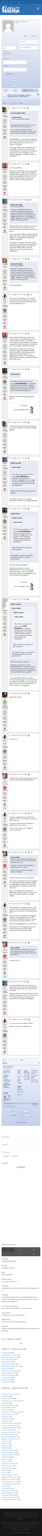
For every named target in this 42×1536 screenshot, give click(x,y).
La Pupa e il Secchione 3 (9, 1432)
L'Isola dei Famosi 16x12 (9, 1355)
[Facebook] (7, 2)
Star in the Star (6, 1488)
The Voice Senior (7, 1430)
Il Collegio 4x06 (6, 1353)
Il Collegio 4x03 (6, 1362)
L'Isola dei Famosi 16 (8, 1414)
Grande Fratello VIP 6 (8, 1493)
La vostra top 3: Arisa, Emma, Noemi (13, 1315)
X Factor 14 (5, 1441)
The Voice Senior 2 (7, 1466)
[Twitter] (3, 2)
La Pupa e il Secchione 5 (9, 1497)
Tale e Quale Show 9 (8, 1491)
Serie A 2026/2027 (7, 1275)
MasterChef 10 (6, 1419)
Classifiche (5, 1259)
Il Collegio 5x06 (6, 1382)
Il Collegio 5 (5, 1403)
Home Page (5, 90)
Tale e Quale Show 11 (8, 1405)
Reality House (15, 90)
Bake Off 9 (5, 1470)
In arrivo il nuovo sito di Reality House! (14, 1322)
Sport (3, 1272)
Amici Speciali (6, 1457)
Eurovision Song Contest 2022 (11, 1412)
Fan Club (4, 1266)
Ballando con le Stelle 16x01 (10, 1366)
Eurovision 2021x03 (8, 1359)
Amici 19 (4, 1473)
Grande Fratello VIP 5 (8, 1475)
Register (35, 36)
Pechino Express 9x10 (8, 1373)
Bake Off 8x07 (6, 1380)
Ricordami (6, 1152)
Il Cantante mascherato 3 (9, 1500)
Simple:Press (20, 1122)
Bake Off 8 (5, 1448)
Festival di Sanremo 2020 (9, 1482)
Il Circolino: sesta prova (9, 1281)
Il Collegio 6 (5, 1421)
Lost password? (18, 84)
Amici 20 (4, 1486)
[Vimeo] (11, 2)
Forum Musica (6, 1313)
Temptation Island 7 (8, 1434)
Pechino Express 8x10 (8, 1364)
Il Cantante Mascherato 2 (9, 1428)
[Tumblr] (15, 2)
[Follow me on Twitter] (5, 808)
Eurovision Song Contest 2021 (11, 1401)
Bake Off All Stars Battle (9, 1437)
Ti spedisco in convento (9, 1394)
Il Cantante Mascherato (9, 1484)
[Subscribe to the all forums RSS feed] (4, 1063)
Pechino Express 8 (7, 1399)
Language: (13, 1115)
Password (5, 66)
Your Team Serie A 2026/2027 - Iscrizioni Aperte (17, 1308)
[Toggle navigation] (37, 8)
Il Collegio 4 (5, 1396)
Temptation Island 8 (8, 1464)
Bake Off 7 (5, 1443)
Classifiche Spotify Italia (9, 1261)
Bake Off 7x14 (6, 1368)
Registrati (15, 1156)
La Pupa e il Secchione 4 (9, 1425)
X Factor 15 (5, 1461)
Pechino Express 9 (7, 1408)
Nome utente (6, 1137)
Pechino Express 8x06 (8, 1375)
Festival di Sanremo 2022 (9, 1423)
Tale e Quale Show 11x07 (9, 1357)
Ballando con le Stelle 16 (9, 1439)
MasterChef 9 (6, 1410)
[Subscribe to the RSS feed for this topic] (38, 94)
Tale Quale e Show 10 (8, 1450)
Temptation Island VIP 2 (9, 1455)
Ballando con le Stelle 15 (9, 1479)
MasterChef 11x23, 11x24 (10, 1371)
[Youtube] (19, 2)
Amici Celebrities (7, 1468)
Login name (6, 58)
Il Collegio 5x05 (6, 1377)
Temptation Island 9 (8, 1495)
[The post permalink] (25, 108)
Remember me (9, 74)
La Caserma (5, 1446)
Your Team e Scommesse (10, 1306)
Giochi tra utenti (7, 1279)
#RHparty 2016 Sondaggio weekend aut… (28, 90)
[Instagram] (23, 2)
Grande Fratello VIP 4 (8, 1452)
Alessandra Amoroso (8, 1268)
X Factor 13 (5, 1459)
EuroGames (5, 1416)
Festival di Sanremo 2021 (9, 1477)
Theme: (13, 1111)
